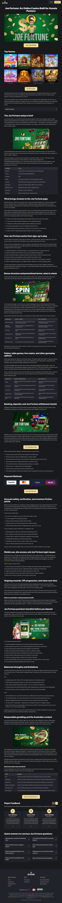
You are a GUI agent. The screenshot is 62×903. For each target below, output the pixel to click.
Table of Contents (9, 109)
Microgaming (52, 367)
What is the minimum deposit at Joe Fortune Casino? (14, 852)
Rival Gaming (41, 367)
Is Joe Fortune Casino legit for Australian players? (43, 839)
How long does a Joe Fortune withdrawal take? (15, 839)
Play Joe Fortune (31, 491)
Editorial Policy (32, 711)
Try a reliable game (31, 447)
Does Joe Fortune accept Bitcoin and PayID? (14, 858)
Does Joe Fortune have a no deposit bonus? (14, 845)
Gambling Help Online (48, 759)
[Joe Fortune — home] (4, 2)
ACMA (24, 163)
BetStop (47, 751)
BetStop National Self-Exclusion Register (33, 214)
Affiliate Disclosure (16, 616)
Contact (45, 546)
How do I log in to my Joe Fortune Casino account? (43, 852)
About (9, 879)
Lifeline (7, 706)
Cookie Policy (26, 215)
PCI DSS (8, 518)
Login (51, 2)
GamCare (49, 346)
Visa (13, 434)
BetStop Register (43, 883)
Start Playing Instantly (31, 796)
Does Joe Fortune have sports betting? (42, 858)
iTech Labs (38, 525)
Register (57, 2)
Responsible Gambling (11, 763)
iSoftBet (6, 369)
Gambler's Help (31, 603)
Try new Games (31, 88)
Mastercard (19, 434)
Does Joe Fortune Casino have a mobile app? (43, 845)
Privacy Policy (9, 215)
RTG (36, 367)
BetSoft (46, 367)
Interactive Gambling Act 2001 (11, 268)
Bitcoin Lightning (46, 434)
